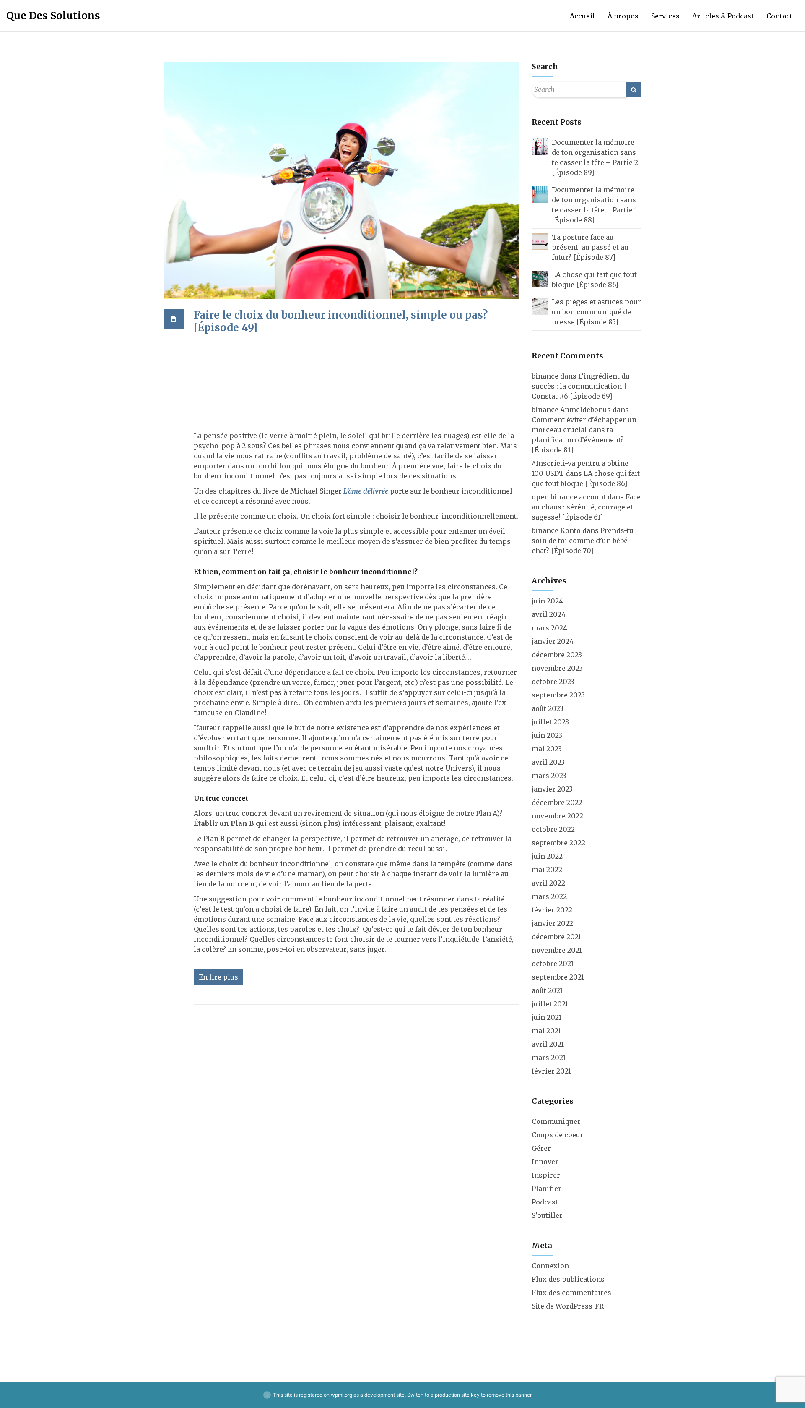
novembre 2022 (557, 816)
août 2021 (547, 990)
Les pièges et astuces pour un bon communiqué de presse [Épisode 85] (596, 312)
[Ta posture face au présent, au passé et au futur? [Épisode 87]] (540, 241)
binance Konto (556, 530)
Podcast (545, 1202)
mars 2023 (549, 775)
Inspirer (546, 1175)
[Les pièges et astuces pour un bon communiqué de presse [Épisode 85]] (540, 305)
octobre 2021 (553, 963)
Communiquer (556, 1121)
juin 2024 (547, 601)
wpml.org (341, 1395)
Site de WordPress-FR (568, 1306)
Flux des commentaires (571, 1292)
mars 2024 (549, 628)
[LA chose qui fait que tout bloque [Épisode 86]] (540, 278)
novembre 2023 (557, 668)
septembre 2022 (558, 843)
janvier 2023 (552, 789)
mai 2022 (547, 869)
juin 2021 (546, 1017)
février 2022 (552, 910)
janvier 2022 (552, 923)
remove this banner (509, 1395)
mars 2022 (549, 896)
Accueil (582, 16)
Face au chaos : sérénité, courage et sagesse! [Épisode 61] (586, 507)
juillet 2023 (550, 722)
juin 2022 (547, 856)
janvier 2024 (553, 641)
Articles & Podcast (723, 16)
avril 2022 (548, 883)
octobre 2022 (553, 829)
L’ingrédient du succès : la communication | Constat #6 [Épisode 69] (581, 386)
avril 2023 (548, 762)
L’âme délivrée (365, 491)
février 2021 (551, 1071)
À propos (623, 16)
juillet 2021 (550, 1004)
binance (545, 376)
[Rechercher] (633, 89)
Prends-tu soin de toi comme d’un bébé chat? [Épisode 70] (583, 540)
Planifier (546, 1188)
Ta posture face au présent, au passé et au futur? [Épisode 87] (590, 247)
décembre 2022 (557, 802)
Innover (545, 1161)
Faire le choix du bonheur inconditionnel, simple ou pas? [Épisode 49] (341, 321)
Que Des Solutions (53, 15)
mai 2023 (547, 748)
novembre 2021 (557, 950)
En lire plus (218, 977)
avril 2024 (549, 614)
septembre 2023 (558, 695)
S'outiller (547, 1215)
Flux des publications (568, 1279)
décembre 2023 (557, 654)
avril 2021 (548, 1044)
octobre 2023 (553, 681)
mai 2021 (546, 1031)
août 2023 (548, 708)
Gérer (541, 1148)
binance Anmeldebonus (571, 409)
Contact (779, 16)
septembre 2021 (558, 977)
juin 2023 (547, 735)
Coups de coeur (558, 1135)
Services (665, 16)
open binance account (569, 497)
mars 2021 (549, 1057)
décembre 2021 (556, 937)
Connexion (550, 1266)
